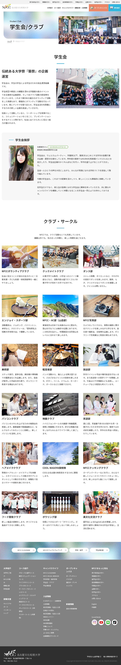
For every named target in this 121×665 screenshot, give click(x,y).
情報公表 (7, 585)
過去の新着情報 (71, 609)
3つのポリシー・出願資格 (52, 601)
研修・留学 (79, 550)
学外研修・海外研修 (50, 579)
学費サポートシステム (51, 629)
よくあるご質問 (48, 633)
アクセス (107, 2)
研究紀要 (7, 589)
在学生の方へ (98, 2)
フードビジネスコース (26, 605)
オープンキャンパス (100, 8)
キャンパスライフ (67, 8)
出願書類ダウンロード (51, 636)
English (94, 604)
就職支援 (77, 8)
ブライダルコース (25, 585)
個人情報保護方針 (109, 656)
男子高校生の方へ (35, 2)
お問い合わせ (116, 2)
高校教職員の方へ (68, 2)
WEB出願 (46, 620)
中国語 (94, 607)
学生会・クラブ (48, 582)
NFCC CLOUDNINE (24, 550)
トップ (9, 41)
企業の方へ (89, 2)
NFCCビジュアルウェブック (52, 550)
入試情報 (84, 8)
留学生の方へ (56, 2)
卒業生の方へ (79, 2)
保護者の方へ (46, 2)
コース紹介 (57, 8)
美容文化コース (24, 602)
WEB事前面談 (47, 623)
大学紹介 (50, 8)
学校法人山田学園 (93, 656)
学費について (47, 626)
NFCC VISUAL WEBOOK (51, 576)
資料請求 (117, 8)
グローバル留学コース (26, 573)
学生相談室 (100, 550)
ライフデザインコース (26, 582)
